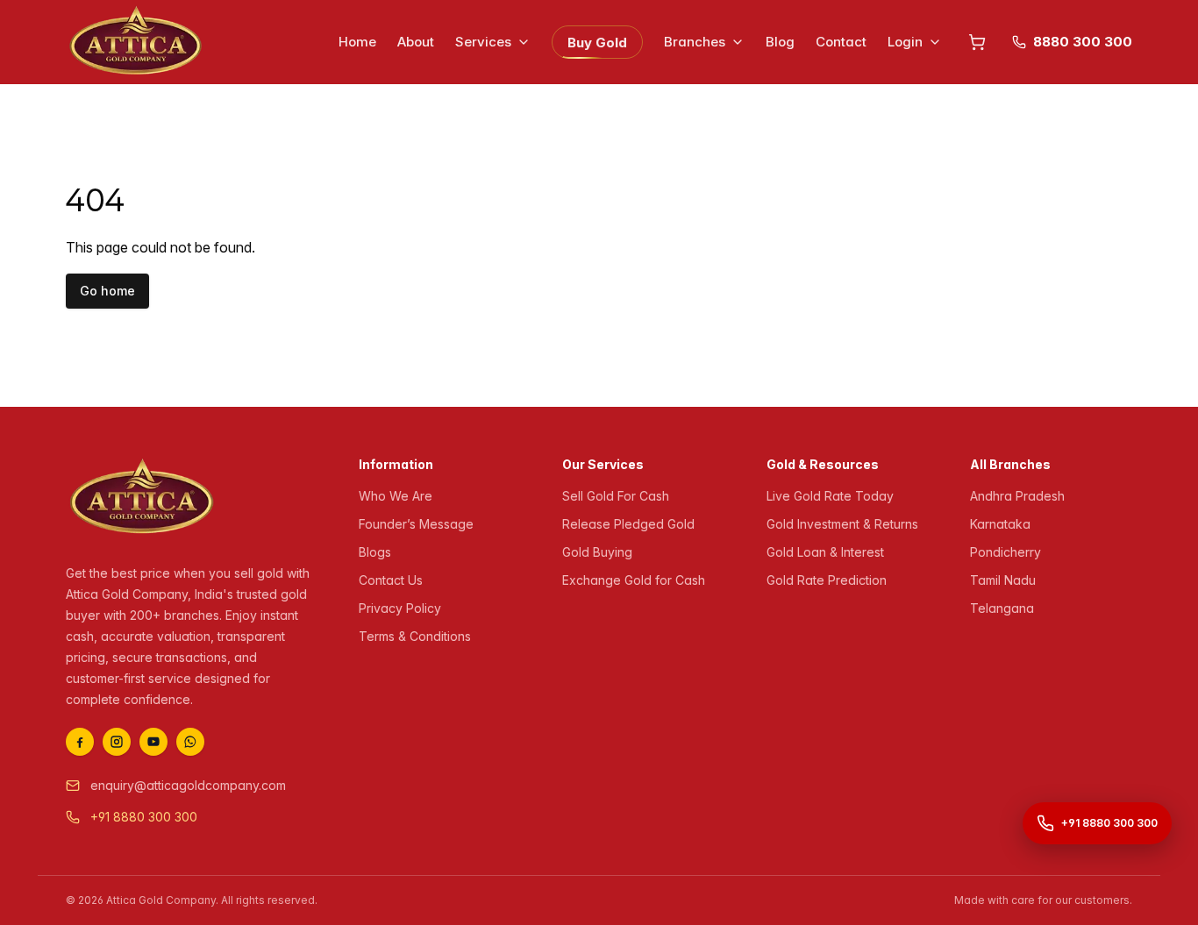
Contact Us (391, 580)
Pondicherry (1005, 551)
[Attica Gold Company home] (142, 498)
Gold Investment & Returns (842, 523)
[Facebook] (80, 742)
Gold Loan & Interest (825, 551)
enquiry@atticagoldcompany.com (188, 785)
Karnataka (1000, 523)
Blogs (375, 551)
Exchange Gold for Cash (633, 580)
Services (483, 41)
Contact (841, 41)
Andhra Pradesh (1017, 495)
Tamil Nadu (1003, 580)
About (415, 41)
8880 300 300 (1082, 41)
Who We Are (395, 495)
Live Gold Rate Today (830, 495)
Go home (107, 290)
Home (357, 41)
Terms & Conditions (415, 636)
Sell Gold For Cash (615, 495)
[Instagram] (117, 742)
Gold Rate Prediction (827, 580)
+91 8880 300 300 (143, 816)
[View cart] (977, 42)
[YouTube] (153, 742)
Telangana (1002, 608)
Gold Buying (597, 551)
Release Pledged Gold (628, 523)
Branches (694, 41)
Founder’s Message (416, 523)
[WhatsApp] (190, 742)
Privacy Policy (400, 608)
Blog (780, 41)
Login (905, 41)
